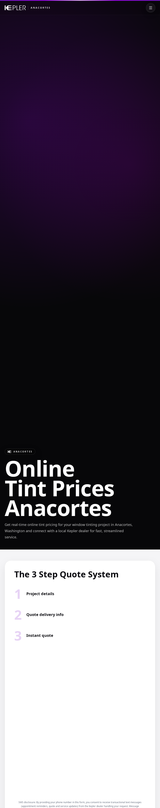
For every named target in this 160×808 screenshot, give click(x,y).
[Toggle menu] (150, 7)
